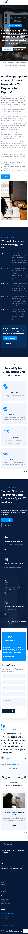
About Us (3, 882)
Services (3, 884)
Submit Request (7, 711)
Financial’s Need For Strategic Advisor (14, 813)
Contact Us (3, 891)
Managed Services (5, 899)
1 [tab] (23, 634)
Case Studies (22, 65)
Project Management (5, 903)
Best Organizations (16, 764)
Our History (11, 62)
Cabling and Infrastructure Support (8, 905)
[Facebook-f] (2, 872)
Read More (13, 825)
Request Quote (4, 889)
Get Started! (22, 471)
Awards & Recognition (21, 62)
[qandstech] (6, 2)
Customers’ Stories (13, 65)
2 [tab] (25, 758)
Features (5, 65)
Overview (4, 62)
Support (3, 886)
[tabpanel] (15, 639)
